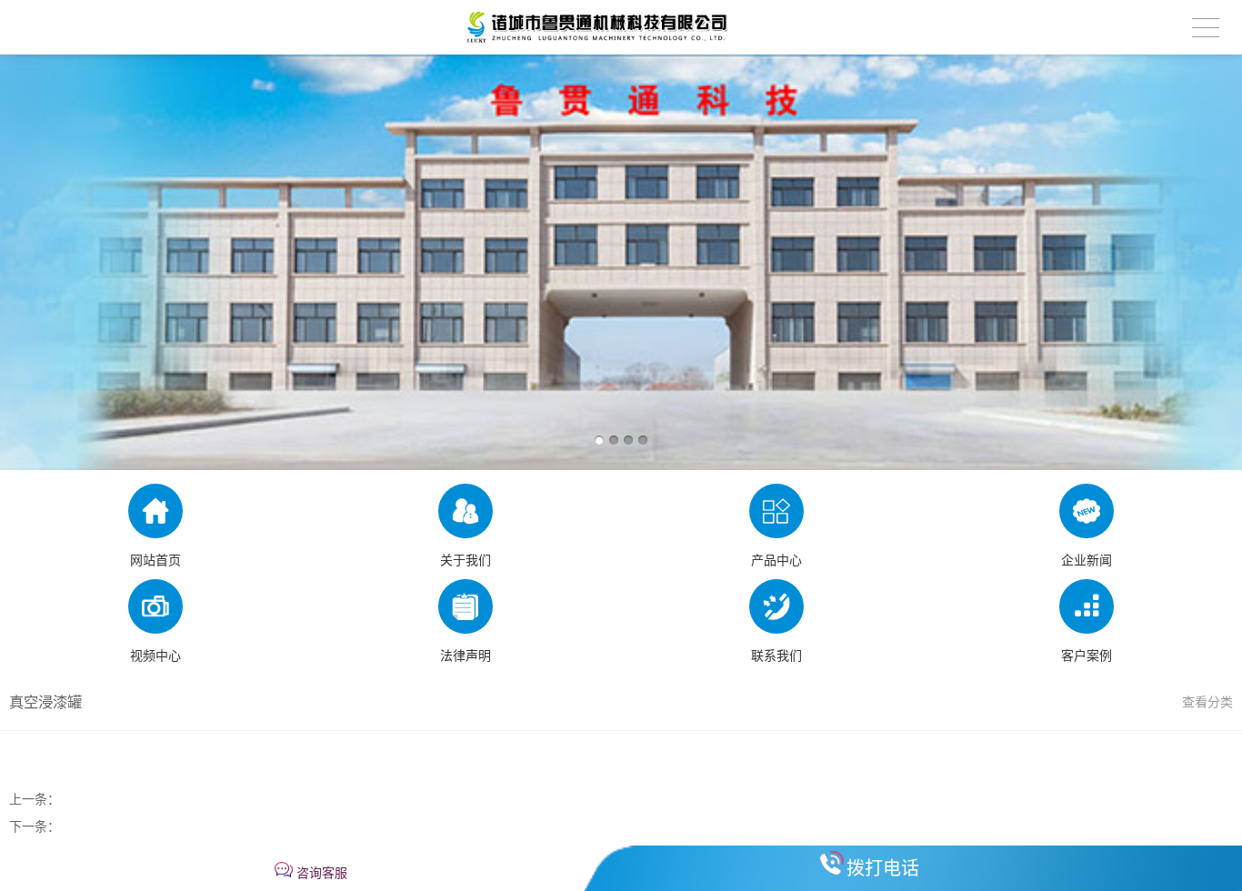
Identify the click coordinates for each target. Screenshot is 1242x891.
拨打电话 (882, 868)
